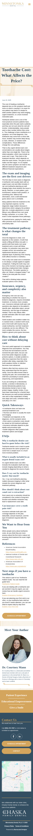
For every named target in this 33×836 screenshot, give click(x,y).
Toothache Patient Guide (11, 584)
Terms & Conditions (22, 826)
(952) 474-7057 (10, 728)
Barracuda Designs (20, 829)
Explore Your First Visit (10, 607)
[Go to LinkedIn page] (19, 736)
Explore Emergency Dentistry (12, 595)
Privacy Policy (9, 826)
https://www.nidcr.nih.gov (14, 559)
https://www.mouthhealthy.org (16, 552)
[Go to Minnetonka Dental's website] (14, 813)
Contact (16, 751)
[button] (29, 4)
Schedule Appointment (16, 616)
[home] (13, 4)
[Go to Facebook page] (13, 736)
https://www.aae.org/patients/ (16, 566)
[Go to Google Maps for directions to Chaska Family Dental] (16, 776)
